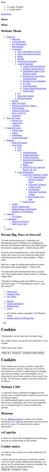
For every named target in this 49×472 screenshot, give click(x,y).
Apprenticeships (30, 86)
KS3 (19, 147)
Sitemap (10, 301)
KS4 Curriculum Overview (29, 54)
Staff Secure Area (19, 224)
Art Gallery (17, 216)
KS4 (19, 150)
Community (12, 219)
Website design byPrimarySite (20, 318)
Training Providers (31, 157)
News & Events (13, 118)
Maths (20, 56)
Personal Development (27, 61)
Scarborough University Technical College (37, 192)
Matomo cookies (15, 419)
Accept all (16, 353)
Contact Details (18, 41)
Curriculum (17, 49)
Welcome (16, 39)
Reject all (6, 353)
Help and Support (19, 142)
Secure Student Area (21, 206)
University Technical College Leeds (37, 185)
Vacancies (16, 115)
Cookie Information (15, 303)
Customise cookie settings (33, 353)
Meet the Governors (20, 221)
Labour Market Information (34, 88)
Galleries (10, 214)
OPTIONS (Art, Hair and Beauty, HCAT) (34, 168)
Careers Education (25, 64)
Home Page (6, 14)
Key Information (19, 44)
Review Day (17, 120)
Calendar (16, 125)
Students (10, 140)
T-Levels (26, 83)
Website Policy (13, 306)
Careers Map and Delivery (34, 66)
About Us (11, 37)
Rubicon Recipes (24, 98)
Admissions (17, 135)
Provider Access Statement (34, 81)
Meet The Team (19, 103)
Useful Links (28, 91)
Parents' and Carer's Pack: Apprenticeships (34, 77)
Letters (15, 133)
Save (25, 469)
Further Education (30, 155)
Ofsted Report (18, 108)
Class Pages (17, 145)
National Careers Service (33, 69)
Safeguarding (17, 46)
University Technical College (35, 174)
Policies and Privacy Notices (24, 106)
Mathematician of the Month (24, 209)
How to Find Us (19, 113)
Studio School (29, 202)
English (20, 59)
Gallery (15, 204)
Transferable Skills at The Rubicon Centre (34, 72)
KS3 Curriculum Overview (29, 51)
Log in (9, 229)
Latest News (17, 123)
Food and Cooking (25, 96)
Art (18, 93)
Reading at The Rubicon (22, 211)
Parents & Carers (14, 128)
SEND (15, 101)
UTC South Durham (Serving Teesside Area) (37, 179)
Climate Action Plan (20, 110)
